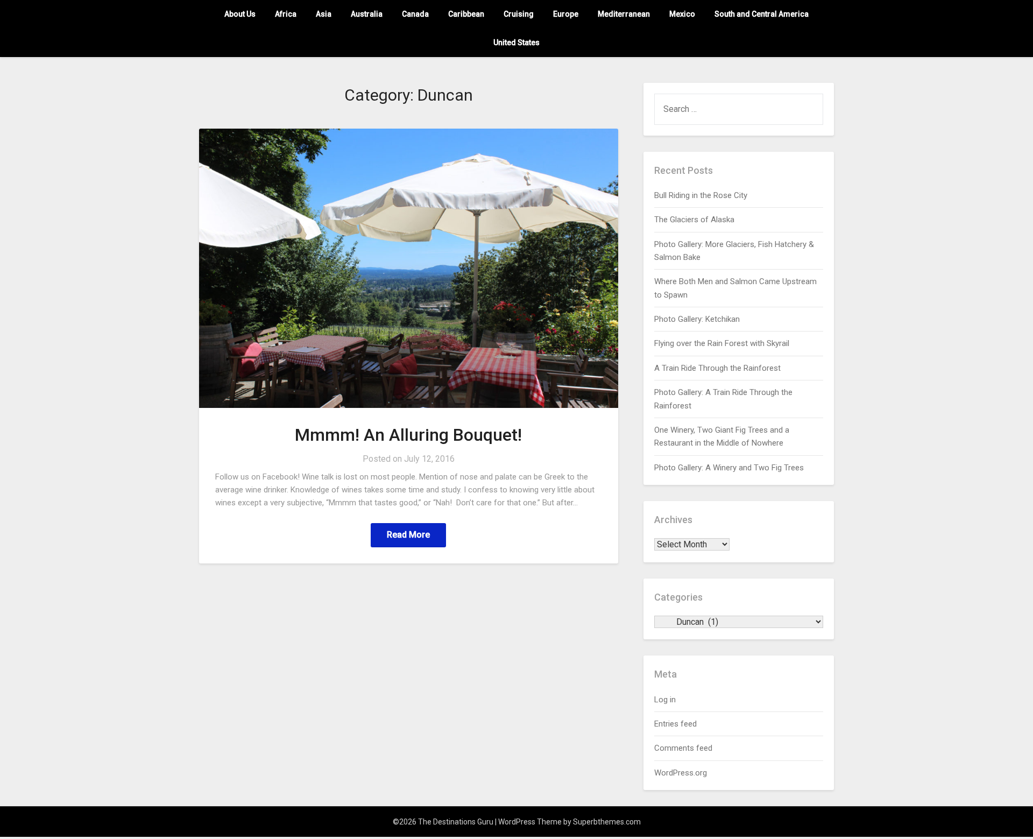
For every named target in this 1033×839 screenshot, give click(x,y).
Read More (408, 535)
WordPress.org (680, 773)
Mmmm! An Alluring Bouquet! (408, 435)
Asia (323, 14)
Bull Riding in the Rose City (700, 195)
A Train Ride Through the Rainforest (717, 368)
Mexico (682, 14)
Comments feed (683, 748)
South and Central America (761, 14)
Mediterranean (624, 14)
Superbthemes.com (607, 821)
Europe (565, 14)
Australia (367, 14)
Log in (665, 699)
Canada (415, 14)
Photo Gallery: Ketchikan (697, 319)
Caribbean (466, 14)
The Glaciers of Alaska (694, 219)
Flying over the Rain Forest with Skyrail (721, 343)
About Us (240, 14)
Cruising (519, 14)
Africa (285, 14)
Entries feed (675, 724)
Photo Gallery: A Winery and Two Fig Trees (729, 468)
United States (516, 42)
